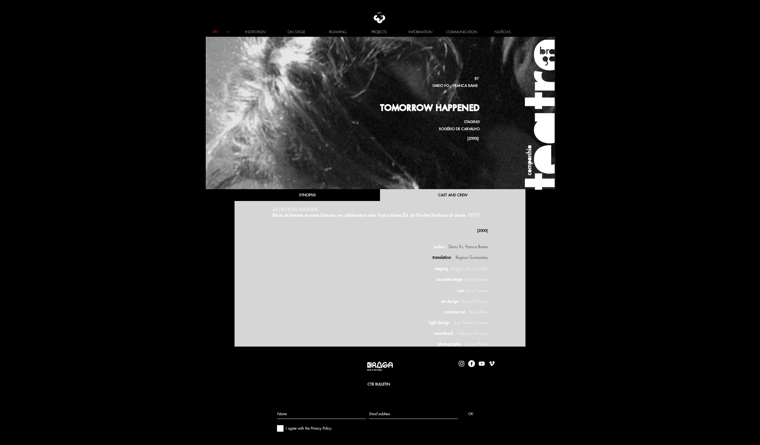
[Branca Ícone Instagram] (461, 363)
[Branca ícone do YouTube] (481, 363)
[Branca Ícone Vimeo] (491, 363)
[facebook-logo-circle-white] (471, 363)
